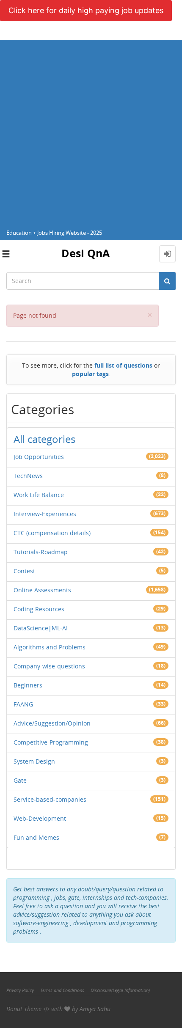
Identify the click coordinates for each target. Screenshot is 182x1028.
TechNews (28, 476)
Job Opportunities (39, 457)
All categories (44, 439)
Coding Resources (39, 609)
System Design (34, 761)
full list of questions (123, 365)
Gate (20, 780)
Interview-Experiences (45, 514)
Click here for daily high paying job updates (85, 10)
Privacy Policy (20, 990)
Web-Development (40, 818)
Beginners (28, 685)
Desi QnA (85, 253)
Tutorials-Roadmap (41, 552)
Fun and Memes (36, 837)
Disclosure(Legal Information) (120, 990)
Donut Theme (23, 1009)
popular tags (90, 374)
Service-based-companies (50, 799)
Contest (24, 571)
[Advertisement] (91, 131)
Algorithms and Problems (49, 647)
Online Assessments (42, 590)
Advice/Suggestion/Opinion (52, 723)
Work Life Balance (39, 495)
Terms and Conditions (62, 990)
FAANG (23, 704)
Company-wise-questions (49, 666)
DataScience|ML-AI (41, 628)
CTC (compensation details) (52, 533)
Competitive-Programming (51, 742)
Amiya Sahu (95, 1009)
